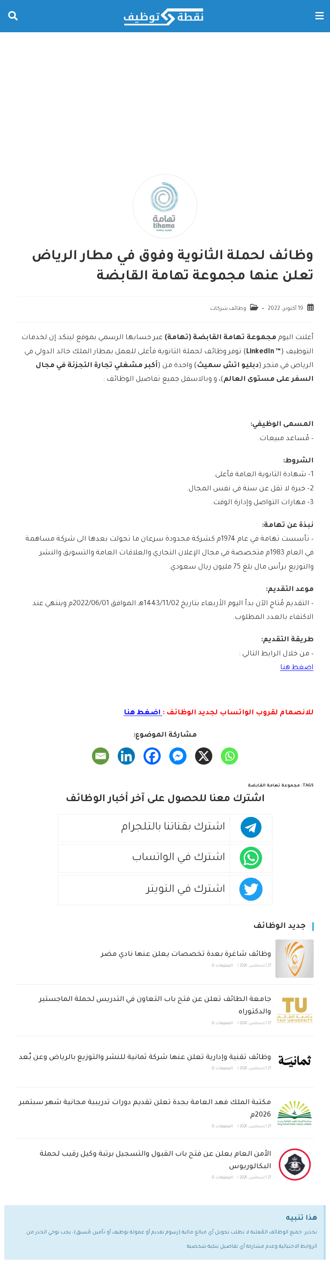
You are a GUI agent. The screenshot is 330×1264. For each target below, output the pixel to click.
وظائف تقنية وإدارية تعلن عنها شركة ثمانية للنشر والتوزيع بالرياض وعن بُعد (145, 1058)
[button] (319, 16)
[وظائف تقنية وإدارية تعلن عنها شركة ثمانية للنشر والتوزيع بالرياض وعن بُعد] (294, 1062)
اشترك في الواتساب (178, 858)
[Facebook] (152, 756)
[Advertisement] (165, 97)
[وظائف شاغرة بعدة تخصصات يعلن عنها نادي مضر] (294, 959)
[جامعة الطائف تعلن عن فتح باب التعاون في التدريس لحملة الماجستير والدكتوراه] (294, 1010)
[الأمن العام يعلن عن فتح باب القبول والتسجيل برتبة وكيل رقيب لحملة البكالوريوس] (294, 1164)
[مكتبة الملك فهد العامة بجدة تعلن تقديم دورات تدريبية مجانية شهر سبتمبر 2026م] (294, 1113)
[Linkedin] (126, 756)
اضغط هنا (297, 668)
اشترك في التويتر (186, 890)
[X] (203, 756)
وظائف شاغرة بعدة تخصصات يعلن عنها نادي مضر (186, 954)
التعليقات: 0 (222, 966)
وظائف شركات (228, 309)
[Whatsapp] (229, 756)
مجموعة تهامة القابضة (274, 785)
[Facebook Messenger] (177, 756)
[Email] (100, 756)
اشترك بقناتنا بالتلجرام (173, 828)
